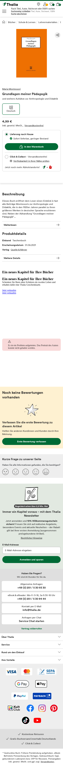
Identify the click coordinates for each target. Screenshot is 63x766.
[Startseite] (3, 21)
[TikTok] (25, 721)
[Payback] (42, 696)
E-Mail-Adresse (10, 544)
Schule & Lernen (26, 22)
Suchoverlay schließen (20, 11)
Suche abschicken (19, 14)
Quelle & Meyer (19, 249)
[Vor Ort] (38, 4)
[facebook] (30, 708)
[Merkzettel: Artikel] (51, 4)
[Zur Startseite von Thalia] (17, 4)
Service (5, 644)
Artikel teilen (58, 35)
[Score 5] (46, 472)
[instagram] (42, 708)
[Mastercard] (26, 672)
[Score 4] (36, 472)
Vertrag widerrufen (31, 628)
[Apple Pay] (41, 684)
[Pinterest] (54, 708)
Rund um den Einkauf (12, 652)
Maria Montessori (11, 89)
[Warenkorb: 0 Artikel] (58, 4)
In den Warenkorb (34, 146)
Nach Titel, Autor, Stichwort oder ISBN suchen (33, 8)
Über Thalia (7, 637)
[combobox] (6, 134)
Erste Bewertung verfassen (31, 441)
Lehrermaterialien (47, 22)
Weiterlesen (10, 224)
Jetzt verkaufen (9, 290)
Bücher (12, 22)
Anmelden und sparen (31, 559)
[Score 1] (5, 472)
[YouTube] (37, 721)
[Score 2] (15, 472)
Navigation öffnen (4, 11)
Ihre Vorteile (8, 660)
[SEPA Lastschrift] (47, 672)
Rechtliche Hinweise (31, 538)
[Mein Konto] (45, 4)
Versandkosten (47, 761)
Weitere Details (12, 258)
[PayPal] (19, 696)
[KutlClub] (14, 708)
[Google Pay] (22, 684)
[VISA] (11, 672)
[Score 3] (25, 472)
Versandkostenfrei (34, 125)
